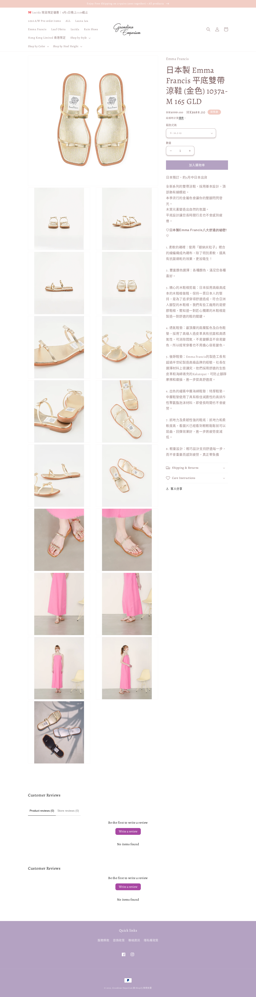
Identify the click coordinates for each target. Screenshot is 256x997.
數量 (168, 143)
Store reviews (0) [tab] (68, 810)
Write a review (128, 831)
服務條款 (103, 940)
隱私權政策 (151, 940)
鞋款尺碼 (171, 125)
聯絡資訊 (134, 940)
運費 (181, 118)
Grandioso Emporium (122, 988)
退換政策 (119, 940)
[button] (80, 38)
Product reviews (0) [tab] (42, 810)
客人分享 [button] (176, 489)
